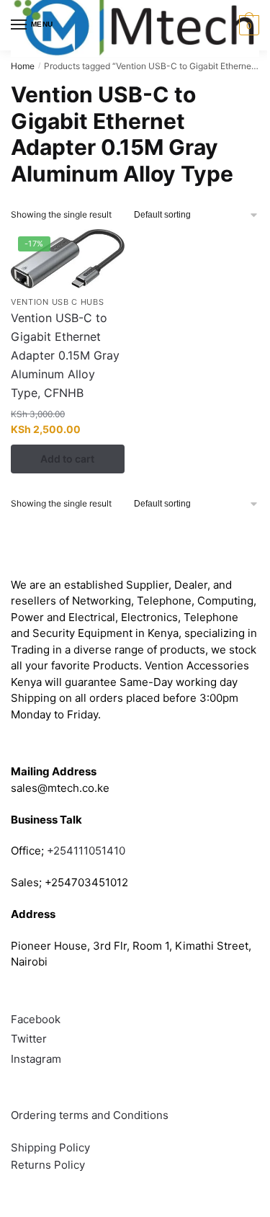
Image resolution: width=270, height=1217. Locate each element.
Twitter (29, 1039)
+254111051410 (86, 850)
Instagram (36, 1059)
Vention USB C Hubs (57, 302)
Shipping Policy (50, 1147)
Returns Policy (48, 1165)
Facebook (35, 1019)
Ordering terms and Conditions (91, 1115)
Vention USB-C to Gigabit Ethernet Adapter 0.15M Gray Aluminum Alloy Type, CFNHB (65, 355)
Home (23, 66)
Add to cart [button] (67, 459)
